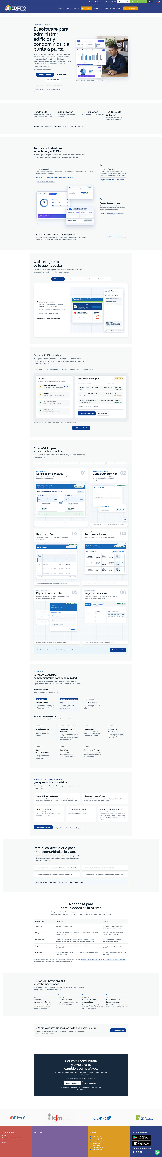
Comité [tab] (72, 279)
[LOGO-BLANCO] (15, 6)
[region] (81, 704)
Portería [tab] (100, 279)
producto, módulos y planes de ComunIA (114, 959)
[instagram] (92, 1)
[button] (83, 71)
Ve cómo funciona (62, 74)
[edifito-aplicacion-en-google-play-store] (141, 1135)
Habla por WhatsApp (53, 79)
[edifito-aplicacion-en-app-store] (141, 1141)
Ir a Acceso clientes (118, 1030)
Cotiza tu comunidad (118, 649)
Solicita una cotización (45, 74)
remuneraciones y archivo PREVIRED (91, 959)
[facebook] (89, 1)
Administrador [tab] (58, 279)
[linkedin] (98, 1)
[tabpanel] (81, 310)
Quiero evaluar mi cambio (43, 827)
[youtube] (95, 1)
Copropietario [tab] (86, 279)
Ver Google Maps (98, 1149)
